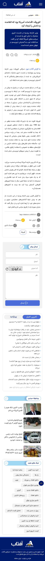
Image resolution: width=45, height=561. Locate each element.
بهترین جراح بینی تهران (30, 485)
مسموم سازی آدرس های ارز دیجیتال (26, 505)
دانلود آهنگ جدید (32, 490)
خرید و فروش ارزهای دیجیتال (28, 526)
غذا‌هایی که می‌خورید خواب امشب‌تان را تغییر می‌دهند (24, 352)
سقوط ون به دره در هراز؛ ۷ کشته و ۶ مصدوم (24, 322)
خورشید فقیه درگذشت (32, 326)
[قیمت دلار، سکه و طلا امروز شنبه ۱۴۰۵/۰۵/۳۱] (31, 451)
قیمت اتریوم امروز (32, 531)
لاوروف (23, 232)
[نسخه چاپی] (33, 225)
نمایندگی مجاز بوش (22, 475)
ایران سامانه (17, 558)
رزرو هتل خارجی (19, 495)
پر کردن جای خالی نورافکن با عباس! (27, 343)
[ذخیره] (38, 225)
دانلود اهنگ (34, 495)
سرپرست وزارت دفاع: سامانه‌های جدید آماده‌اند (24, 379)
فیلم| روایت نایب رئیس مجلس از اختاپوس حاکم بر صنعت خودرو (13, 437)
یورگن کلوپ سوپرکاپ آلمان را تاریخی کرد (26, 347)
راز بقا (36, 475)
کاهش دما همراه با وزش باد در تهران (27, 375)
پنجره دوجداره (17, 470)
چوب (16, 480)
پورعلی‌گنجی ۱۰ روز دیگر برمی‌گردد (28, 383)
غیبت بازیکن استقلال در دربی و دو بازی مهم (25, 387)
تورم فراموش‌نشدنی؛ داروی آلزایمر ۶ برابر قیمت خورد (13, 423)
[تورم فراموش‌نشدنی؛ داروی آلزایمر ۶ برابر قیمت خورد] (31, 423)
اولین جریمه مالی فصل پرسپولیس (28, 339)
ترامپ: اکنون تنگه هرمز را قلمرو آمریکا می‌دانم (13, 409)
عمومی (30, 15)
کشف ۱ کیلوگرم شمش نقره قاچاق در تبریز (25, 372)
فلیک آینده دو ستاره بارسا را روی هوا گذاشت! (24, 361)
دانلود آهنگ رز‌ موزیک (31, 480)
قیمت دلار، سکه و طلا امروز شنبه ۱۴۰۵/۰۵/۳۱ (13, 451)
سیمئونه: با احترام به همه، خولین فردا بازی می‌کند (25, 366)
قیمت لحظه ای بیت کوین (30, 521)
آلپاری (19, 490)
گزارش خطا (32, 220)
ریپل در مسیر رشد (32, 510)
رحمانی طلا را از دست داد (31, 357)
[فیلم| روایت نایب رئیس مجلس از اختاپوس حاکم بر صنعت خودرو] (31, 437)
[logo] (23, 4)
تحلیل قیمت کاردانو (14, 510)
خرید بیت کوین (33, 470)
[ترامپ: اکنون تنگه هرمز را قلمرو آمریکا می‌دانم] (31, 409)
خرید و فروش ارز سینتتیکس (29, 516)
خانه (36, 15)
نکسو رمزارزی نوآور (32, 500)
